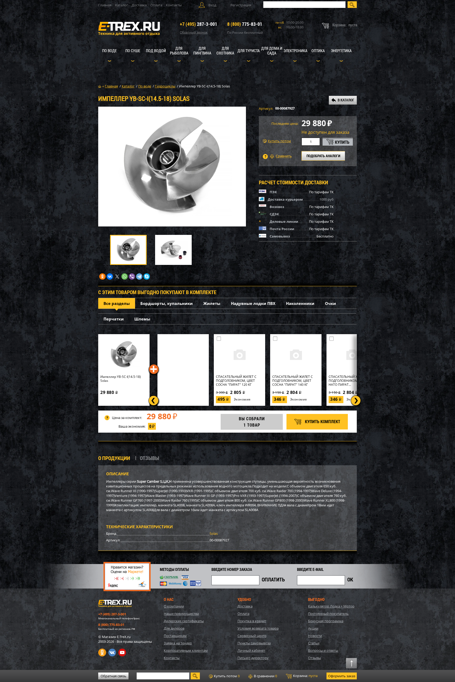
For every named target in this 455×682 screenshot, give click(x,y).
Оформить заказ (341, 676)
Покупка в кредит (252, 621)
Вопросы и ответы (323, 650)
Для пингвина (202, 51)
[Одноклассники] (102, 276)
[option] (172, 166)
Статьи (313, 643)
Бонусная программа (325, 621)
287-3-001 (198, 24)
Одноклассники (102, 652)
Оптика (318, 50)
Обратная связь (113, 676)
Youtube (122, 652)
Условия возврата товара (258, 628)
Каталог (121, 5)
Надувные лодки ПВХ (253, 303)
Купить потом (279, 141)
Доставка (139, 5)
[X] (117, 276)
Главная (104, 5)
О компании (174, 606)
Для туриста (249, 50)
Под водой (156, 50)
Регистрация (240, 5)
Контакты (174, 5)
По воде (109, 50)
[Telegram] (139, 276)
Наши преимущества (181, 613)
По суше (132, 50)
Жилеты (211, 303)
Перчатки (113, 319)
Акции (313, 628)
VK (112, 652)
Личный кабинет (251, 650)
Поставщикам (175, 635)
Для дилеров (174, 628)
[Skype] (147, 276)
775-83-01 (244, 24)
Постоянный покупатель (328, 613)
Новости (315, 635)
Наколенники (300, 303)
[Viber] (132, 276)
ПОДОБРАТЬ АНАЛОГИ (323, 155)
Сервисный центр (252, 635)
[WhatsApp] (124, 276)
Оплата (156, 5)
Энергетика (341, 50)
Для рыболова (179, 51)
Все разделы (116, 303)
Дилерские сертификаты (184, 621)
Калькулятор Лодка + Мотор (331, 606)
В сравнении (265, 676)
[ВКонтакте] (110, 276)
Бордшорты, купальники (166, 303)
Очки (330, 303)
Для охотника (225, 51)
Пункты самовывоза (254, 643)
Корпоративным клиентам (186, 650)
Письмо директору (253, 657)
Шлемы (142, 319)
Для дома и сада (271, 51)
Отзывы (314, 657)
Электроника (295, 50)
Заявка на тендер (178, 643)
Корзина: (305, 675)
